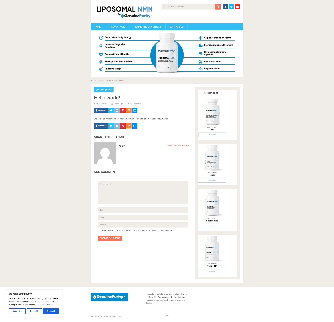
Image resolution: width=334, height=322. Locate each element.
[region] (34, 303)
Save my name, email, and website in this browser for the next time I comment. (137, 230)
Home (98, 26)
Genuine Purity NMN (99, 316)
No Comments (135, 104)
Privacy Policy (118, 26)
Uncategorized (105, 90)
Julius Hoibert (101, 104)
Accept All (51, 311)
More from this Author (177, 145)
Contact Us (176, 26)
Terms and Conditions (148, 26)
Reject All (34, 311)
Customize (17, 311)
